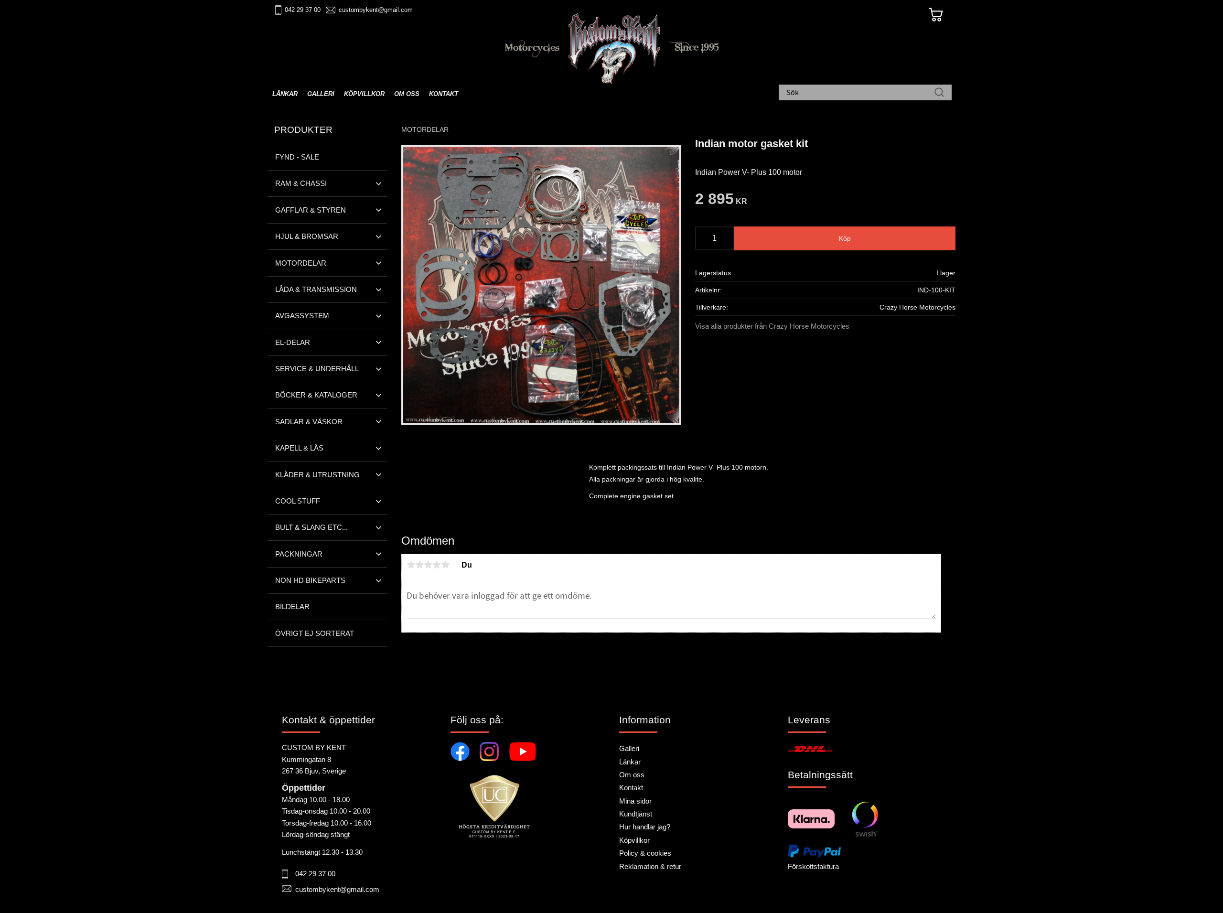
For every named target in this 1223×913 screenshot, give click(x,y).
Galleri (629, 748)
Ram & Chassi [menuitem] (301, 183)
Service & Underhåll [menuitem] (317, 369)
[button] (378, 183)
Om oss (631, 775)
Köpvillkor (634, 840)
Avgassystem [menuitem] (302, 315)
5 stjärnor (445, 564)
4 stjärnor (436, 564)
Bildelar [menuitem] (292, 606)
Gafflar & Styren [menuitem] (310, 210)
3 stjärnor (428, 564)
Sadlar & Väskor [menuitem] (309, 422)
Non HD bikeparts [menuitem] (310, 580)
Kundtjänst (635, 814)
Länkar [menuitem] (285, 93)
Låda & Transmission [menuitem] (316, 289)
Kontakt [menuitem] (443, 93)
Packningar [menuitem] (298, 554)
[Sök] (939, 93)
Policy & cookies (645, 853)
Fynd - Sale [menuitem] (297, 157)
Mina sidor (635, 801)
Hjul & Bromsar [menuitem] (306, 236)
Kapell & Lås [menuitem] (299, 448)
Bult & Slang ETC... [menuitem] (311, 527)
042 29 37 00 (303, 9)
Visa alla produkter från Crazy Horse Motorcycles (772, 326)
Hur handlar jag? (644, 827)
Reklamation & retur (650, 866)
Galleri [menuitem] (320, 93)
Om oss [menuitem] (406, 93)
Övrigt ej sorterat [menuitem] (314, 633)
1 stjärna (411, 564)
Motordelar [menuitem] (300, 263)
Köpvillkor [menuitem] (364, 93)
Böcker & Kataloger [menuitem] (316, 395)
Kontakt (631, 788)
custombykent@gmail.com (376, 9)
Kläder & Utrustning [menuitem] (317, 475)
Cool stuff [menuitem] (297, 501)
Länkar (630, 762)
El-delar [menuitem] (292, 342)
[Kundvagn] (936, 15)
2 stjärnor (419, 564)
